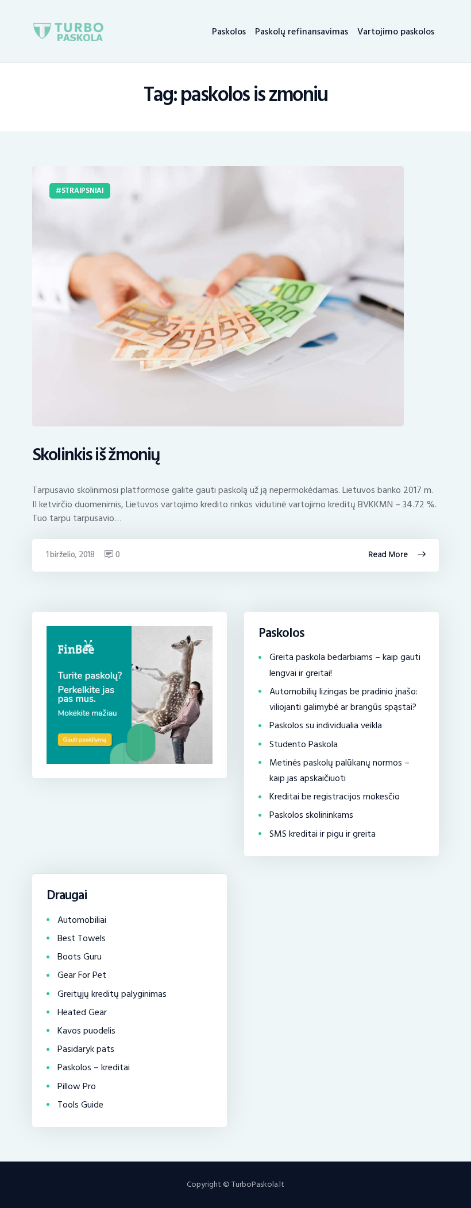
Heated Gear (82, 1012)
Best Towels (81, 938)
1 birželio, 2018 (70, 554)
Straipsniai (82, 190)
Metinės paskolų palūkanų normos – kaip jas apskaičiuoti (339, 770)
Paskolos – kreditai (93, 1067)
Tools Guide (80, 1104)
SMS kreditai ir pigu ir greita (322, 833)
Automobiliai (81, 919)
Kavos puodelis (86, 1030)
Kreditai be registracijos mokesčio (334, 796)
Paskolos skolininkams (311, 814)
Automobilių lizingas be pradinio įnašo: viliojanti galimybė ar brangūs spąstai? (343, 699)
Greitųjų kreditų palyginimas (112, 993)
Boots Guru (79, 956)
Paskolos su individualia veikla (325, 725)
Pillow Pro (76, 1086)
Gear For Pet (81, 975)
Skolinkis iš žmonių (96, 455)
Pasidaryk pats (85, 1049)
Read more (388, 555)
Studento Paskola (303, 744)
